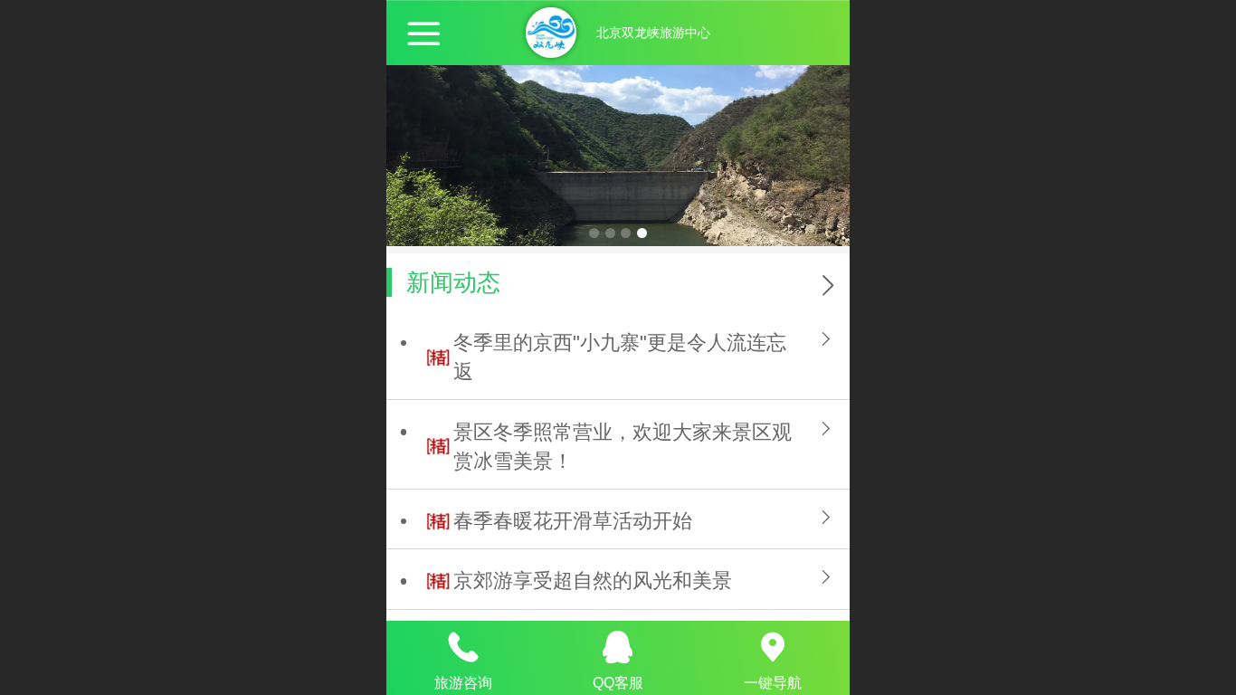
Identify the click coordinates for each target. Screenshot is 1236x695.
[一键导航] (772, 647)
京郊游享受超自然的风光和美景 (592, 580)
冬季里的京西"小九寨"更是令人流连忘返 (619, 357)
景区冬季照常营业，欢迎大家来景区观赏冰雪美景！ (622, 446)
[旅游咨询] (463, 647)
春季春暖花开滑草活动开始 (572, 520)
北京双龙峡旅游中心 (653, 32)
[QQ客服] (618, 647)
